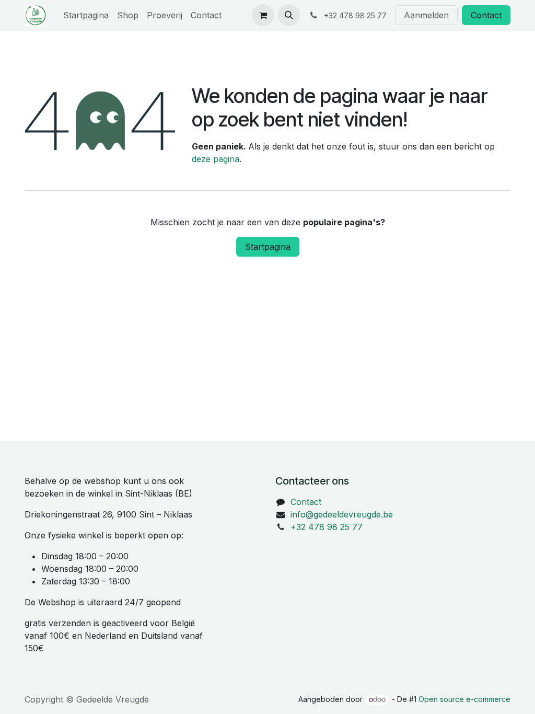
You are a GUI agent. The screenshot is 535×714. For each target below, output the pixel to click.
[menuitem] (86, 15)
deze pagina (215, 159)
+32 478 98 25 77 (326, 527)
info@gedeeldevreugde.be (341, 514)
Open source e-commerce (464, 699)
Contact (486, 15)
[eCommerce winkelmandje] (263, 15)
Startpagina (267, 246)
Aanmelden (426, 15)
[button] (289, 15)
